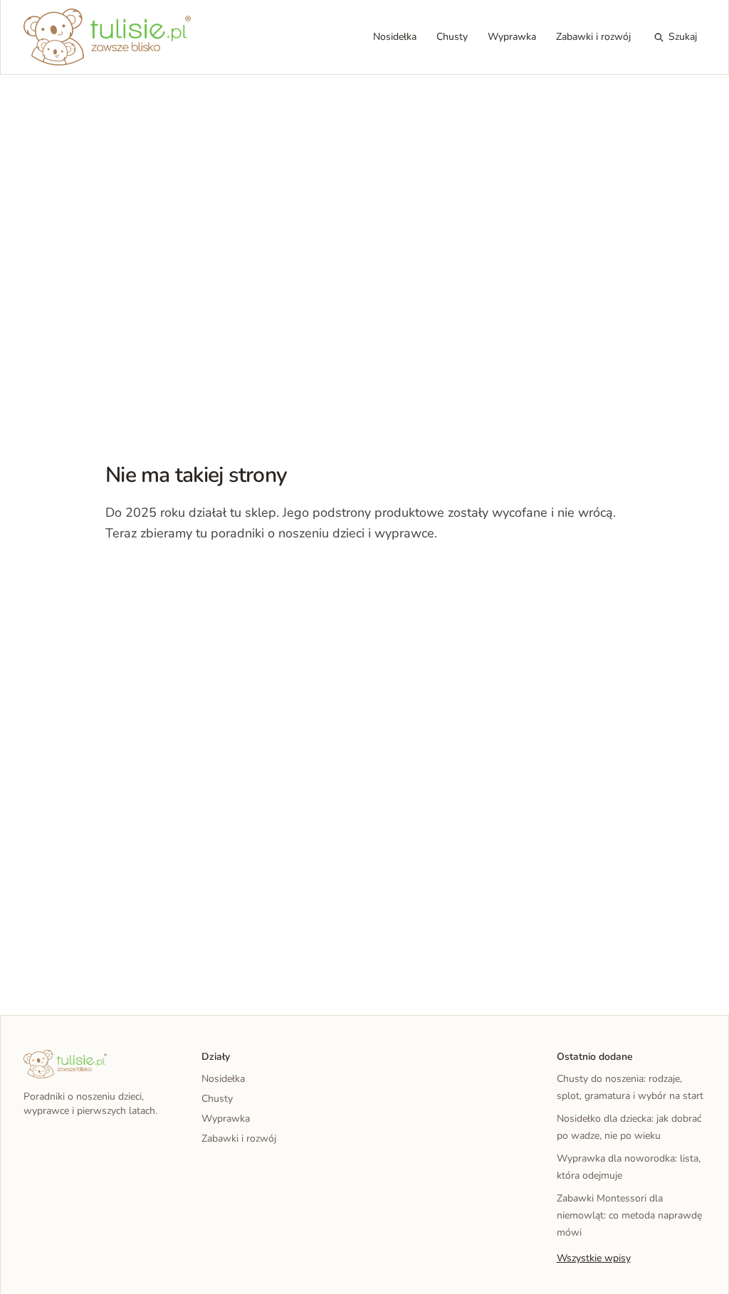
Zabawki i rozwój (593, 36)
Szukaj (682, 36)
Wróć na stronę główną (179, 577)
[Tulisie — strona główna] (107, 37)
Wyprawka (512, 36)
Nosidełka (394, 36)
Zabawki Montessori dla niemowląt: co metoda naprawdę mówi (629, 1215)
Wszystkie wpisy (594, 1258)
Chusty (452, 36)
